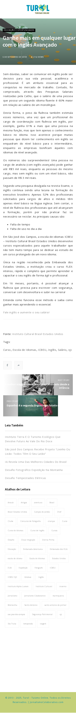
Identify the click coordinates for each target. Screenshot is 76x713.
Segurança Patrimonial (42, 614)
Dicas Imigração (28, 540)
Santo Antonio (30, 605)
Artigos (24, 502)
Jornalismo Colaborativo (35, 595)
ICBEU (42, 349)
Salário (62, 349)
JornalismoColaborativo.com (46, 702)
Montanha (12, 605)
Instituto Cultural (44, 586)
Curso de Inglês (37, 530)
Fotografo (39, 568)
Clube (10, 521)
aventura (38, 502)
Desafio (11, 540)
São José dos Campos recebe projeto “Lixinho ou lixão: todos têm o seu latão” (37, 451)
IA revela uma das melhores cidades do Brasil (35, 461)
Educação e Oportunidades (19, 30)
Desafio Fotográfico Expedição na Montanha (34, 470)
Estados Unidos (59, 558)
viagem (43, 623)
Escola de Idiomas (24, 349)
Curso (7, 349)
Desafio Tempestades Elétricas (25, 478)
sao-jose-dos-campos (16, 614)
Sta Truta (12, 623)
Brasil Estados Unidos (17, 512)
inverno (62, 586)
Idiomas (27, 577)
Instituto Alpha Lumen (18, 586)
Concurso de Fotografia (30, 521)
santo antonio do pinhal (55, 605)
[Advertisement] (38, 658)
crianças (51, 521)
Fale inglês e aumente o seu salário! (26, 312)
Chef (59, 512)
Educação (12, 549)
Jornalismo (12, 595)
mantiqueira (58, 595)
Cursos (54, 530)
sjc (70, 349)
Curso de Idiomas (15, 530)
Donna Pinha (48, 540)
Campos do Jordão (42, 512)
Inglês (52, 349)
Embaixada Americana (33, 549)
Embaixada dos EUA (59, 549)
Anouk (11, 502)
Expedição (23, 568)
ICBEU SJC (12, 577)
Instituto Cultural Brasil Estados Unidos (37, 334)
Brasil (51, 502)
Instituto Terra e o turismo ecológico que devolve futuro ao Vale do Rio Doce (33, 439)
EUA (10, 568)
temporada (28, 623)
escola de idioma (15, 558)
